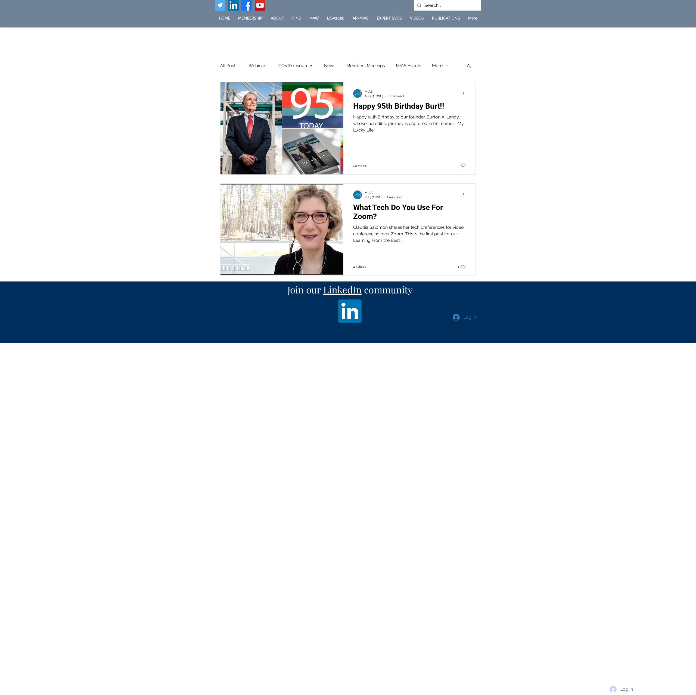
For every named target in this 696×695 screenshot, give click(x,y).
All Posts (229, 65)
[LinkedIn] (233, 5)
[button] (296, 18)
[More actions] (465, 93)
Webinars (258, 65)
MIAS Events (408, 65)
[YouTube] (260, 5)
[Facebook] (246, 5)
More (437, 65)
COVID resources (295, 65)
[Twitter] (220, 5)
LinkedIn (342, 289)
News (329, 65)
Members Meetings (365, 65)
